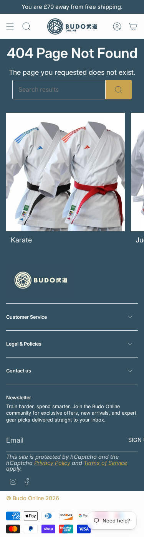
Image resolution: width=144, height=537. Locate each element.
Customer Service (26, 317)
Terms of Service (105, 463)
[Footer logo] (39, 280)
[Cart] (133, 26)
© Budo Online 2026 (32, 498)
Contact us (18, 371)
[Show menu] (10, 26)
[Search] (119, 89)
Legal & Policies (23, 344)
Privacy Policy (52, 463)
